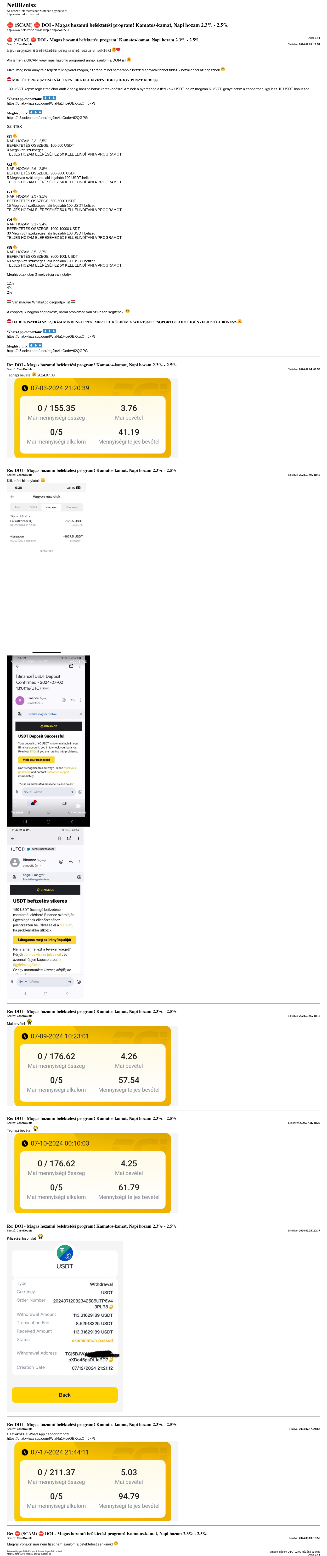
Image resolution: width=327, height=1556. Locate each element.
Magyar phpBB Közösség (38, 1554)
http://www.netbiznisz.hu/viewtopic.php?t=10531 (38, 30)
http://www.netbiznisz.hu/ (23, 14)
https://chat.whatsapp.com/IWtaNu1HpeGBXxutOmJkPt (51, 103)
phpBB (22, 1551)
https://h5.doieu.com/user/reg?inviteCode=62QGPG (47, 118)
